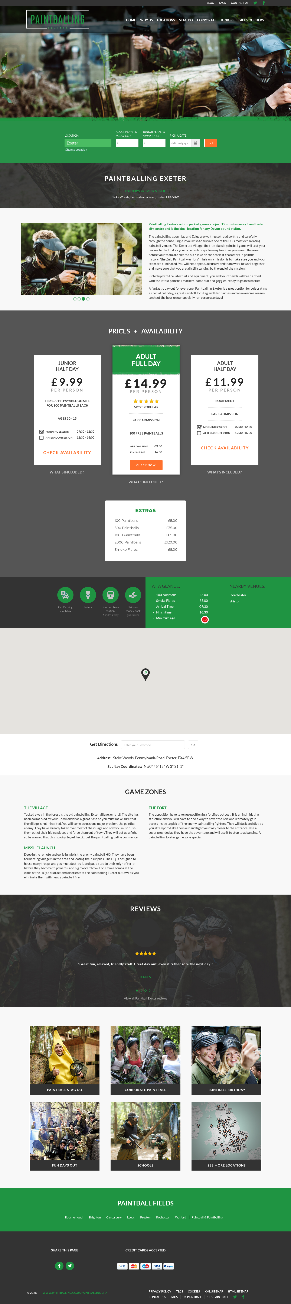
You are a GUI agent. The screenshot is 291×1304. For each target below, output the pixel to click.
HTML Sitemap (238, 1291)
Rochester (163, 1217)
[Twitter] (265, 2)
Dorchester (238, 595)
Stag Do (186, 20)
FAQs (222, 2)
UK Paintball (192, 1297)
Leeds (131, 1217)
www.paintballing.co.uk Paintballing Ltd (75, 1292)
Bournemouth (74, 1217)
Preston (145, 1217)
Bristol (234, 601)
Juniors (227, 20)
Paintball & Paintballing (207, 1217)
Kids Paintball (217, 1297)
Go (211, 143)
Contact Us (239, 2)
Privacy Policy (160, 1291)
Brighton (95, 1217)
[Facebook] (256, 2)
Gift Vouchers (251, 20)
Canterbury (114, 1217)
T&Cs (179, 1291)
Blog (210, 2)
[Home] (57, 19)
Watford (180, 1217)
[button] (145, 674)
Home (131, 20)
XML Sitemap (214, 1291)
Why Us (146, 20)
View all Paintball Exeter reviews (145, 998)
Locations (166, 20)
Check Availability (67, 452)
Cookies (194, 1291)
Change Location (76, 149)
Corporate (206, 20)
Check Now (146, 465)
